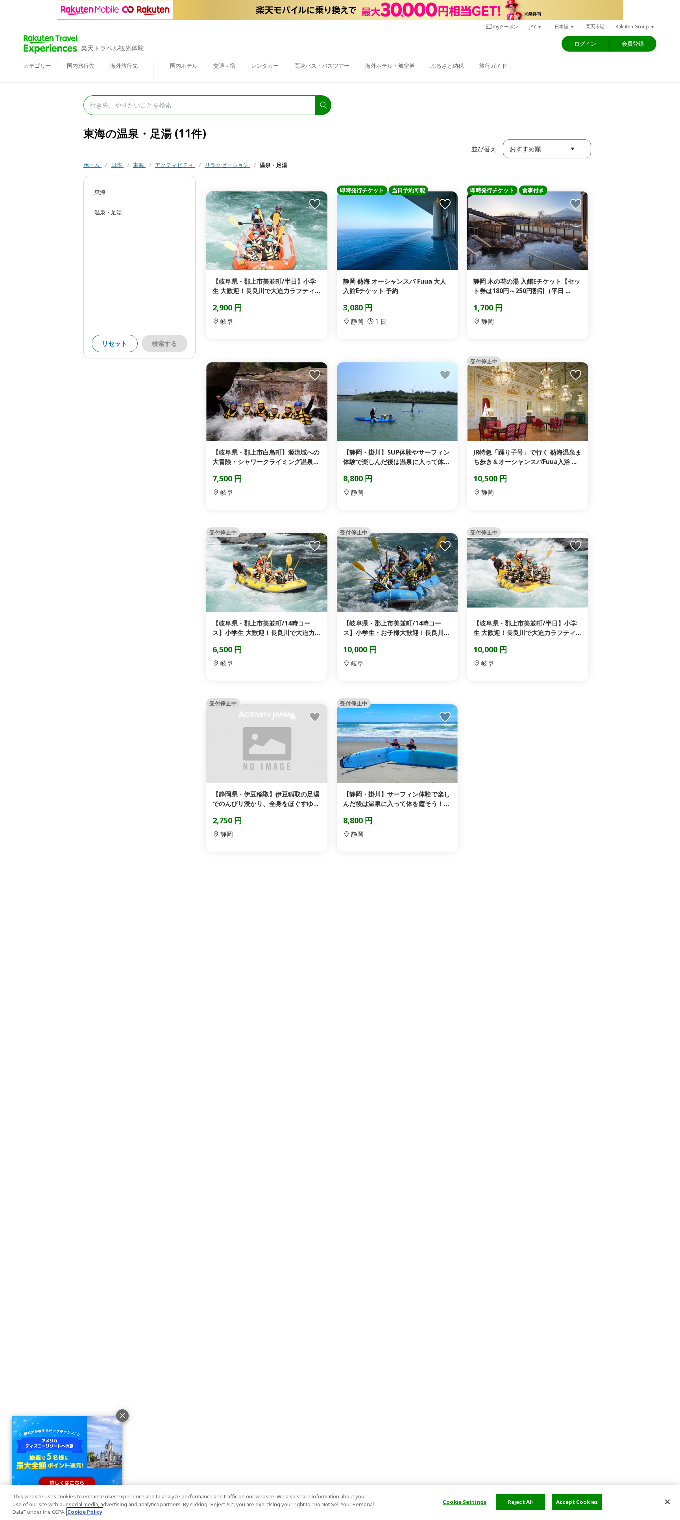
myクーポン (505, 26)
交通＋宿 (224, 65)
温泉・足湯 (273, 165)
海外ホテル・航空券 (390, 65)
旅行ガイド (493, 65)
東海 (139, 165)
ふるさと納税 (447, 65)
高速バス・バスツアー (321, 65)
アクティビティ (175, 165)
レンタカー (265, 65)
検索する (164, 343)
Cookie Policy (84, 1511)
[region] (340, 1502)
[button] (535, 27)
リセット (114, 343)
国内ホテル (184, 65)
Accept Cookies (577, 1501)
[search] (323, 105)
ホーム (92, 165)
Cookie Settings (464, 1501)
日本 (117, 165)
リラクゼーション (227, 165)
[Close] (667, 1501)
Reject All (520, 1501)
